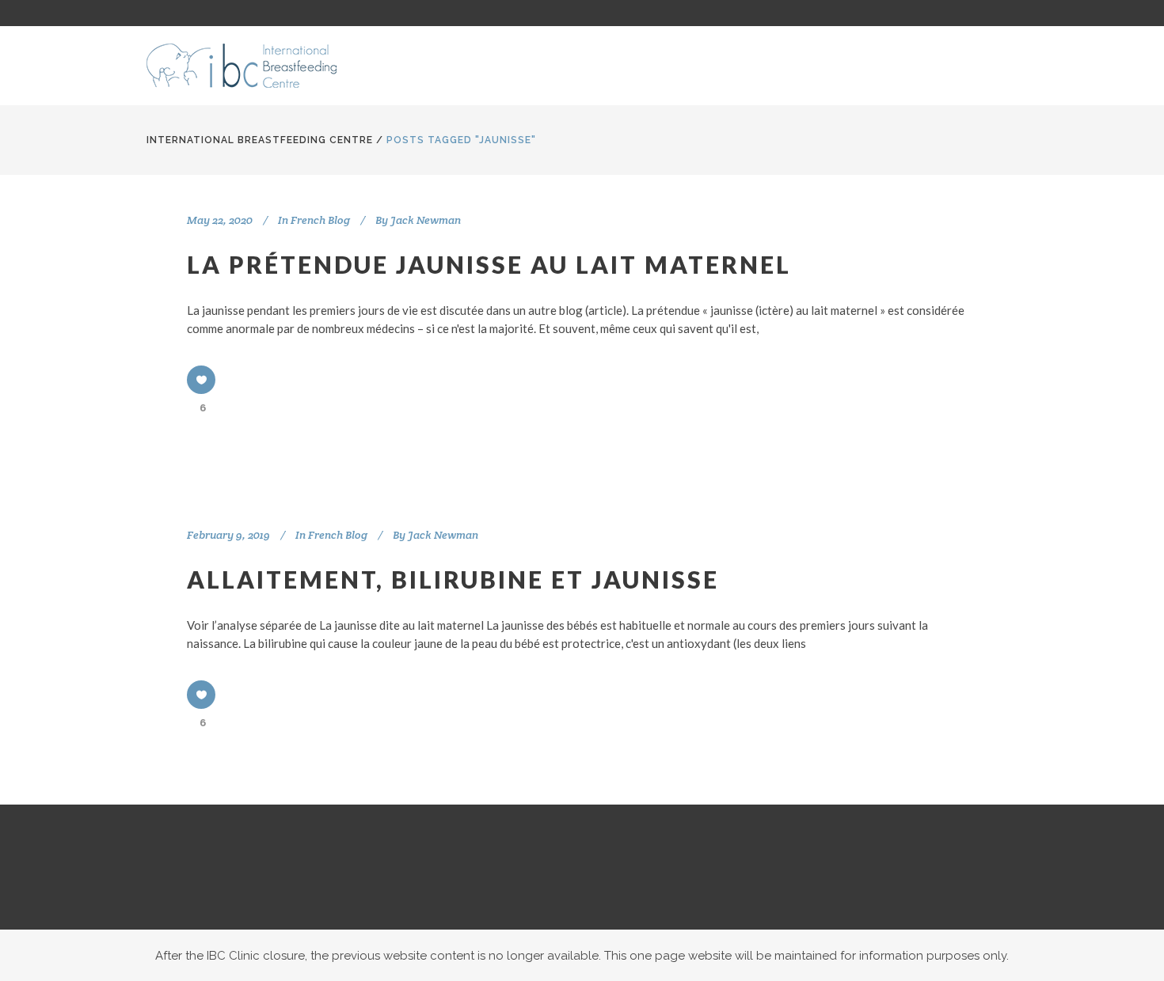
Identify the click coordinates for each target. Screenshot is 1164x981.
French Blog (320, 220)
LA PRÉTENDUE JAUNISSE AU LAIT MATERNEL (489, 264)
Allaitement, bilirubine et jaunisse (453, 579)
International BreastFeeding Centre (259, 140)
